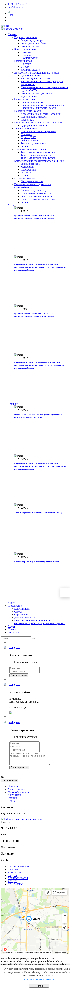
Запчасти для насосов (26, 128)
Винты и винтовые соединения (38, 131)
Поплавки (26, 134)
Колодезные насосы (25, 178)
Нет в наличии (10, 780)
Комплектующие (30, 46)
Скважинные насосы (26, 99)
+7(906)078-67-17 (17, 4)
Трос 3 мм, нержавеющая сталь (38, 152)
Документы (14, 795)
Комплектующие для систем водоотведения (36, 95)
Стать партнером (19, 767)
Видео (11, 626)
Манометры (27, 166)
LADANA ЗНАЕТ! (18, 866)
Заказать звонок (19, 675)
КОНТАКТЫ (15, 884)
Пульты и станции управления (38, 199)
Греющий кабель (23, 60)
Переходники (28, 169)
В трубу (25, 66)
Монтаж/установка (18, 792)
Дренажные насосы (31, 75)
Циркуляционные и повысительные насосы (38, 122)
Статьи (18, 611)
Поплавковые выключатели (36, 193)
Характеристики (17, 789)
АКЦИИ (12, 881)
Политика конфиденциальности (38, 979)
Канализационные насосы (35, 78)
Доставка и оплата (24, 617)
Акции (11, 602)
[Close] (5, 642)
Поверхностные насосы (27, 110)
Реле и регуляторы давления (36, 196)
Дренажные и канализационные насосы (36, 72)
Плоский (26, 55)
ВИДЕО (12, 875)
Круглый (26, 52)
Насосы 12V (28, 119)
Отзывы (12, 797)
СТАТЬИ (13, 869)
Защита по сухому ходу (34, 190)
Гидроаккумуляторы (25, 37)
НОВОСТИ (14, 872)
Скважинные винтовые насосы (38, 107)
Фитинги (26, 172)
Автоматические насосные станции (41, 113)
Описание (13, 786)
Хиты (11, 205)
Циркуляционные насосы (35, 125)
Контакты (13, 632)
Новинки (13, 403)
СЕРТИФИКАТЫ (18, 878)
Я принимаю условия (38, 663)
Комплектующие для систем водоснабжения (39, 160)
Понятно (39, 986)
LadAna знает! (22, 608)
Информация (15, 605)
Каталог (12, 34)
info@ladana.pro (16, 7)
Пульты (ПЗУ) (28, 137)
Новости (12, 629)
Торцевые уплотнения (33, 143)
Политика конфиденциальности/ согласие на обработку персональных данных (39, 622)
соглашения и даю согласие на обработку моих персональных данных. (38, 663)
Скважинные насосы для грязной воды (42, 105)
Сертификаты (22, 614)
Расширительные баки (33, 43)
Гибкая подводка (30, 163)
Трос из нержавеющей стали (30, 149)
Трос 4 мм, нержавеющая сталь (38, 157)
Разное (24, 146)
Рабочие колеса (29, 140)
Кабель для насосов (25, 49)
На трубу (26, 63)
